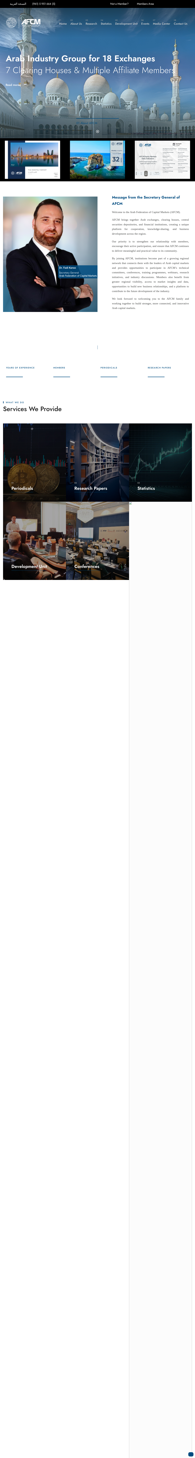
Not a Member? (119, 4)
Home (63, 22)
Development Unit (126, 22)
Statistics (106, 22)
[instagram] (174, 4)
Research (91, 22)
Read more (13, 85)
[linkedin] (161, 4)
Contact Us (180, 22)
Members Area (145, 4)
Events (145, 22)
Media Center (161, 22)
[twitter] (181, 4)
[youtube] (188, 4)
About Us (76, 22)
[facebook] (168, 4)
